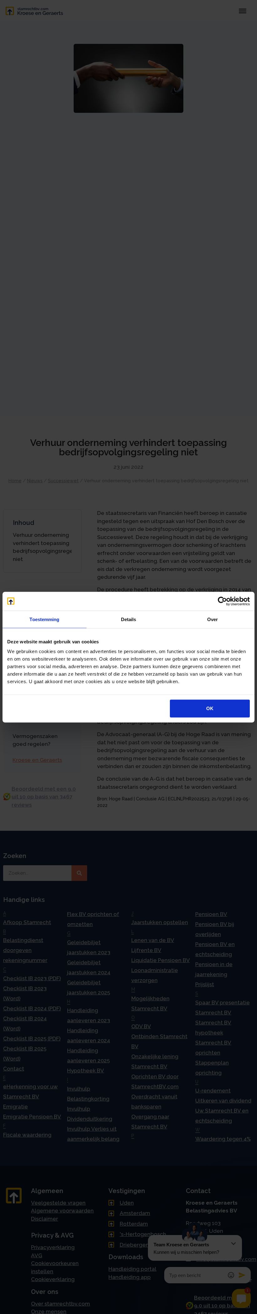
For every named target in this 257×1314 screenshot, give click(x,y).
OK (209, 708)
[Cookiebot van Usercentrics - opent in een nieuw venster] (222, 601)
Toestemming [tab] (44, 619)
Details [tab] (128, 619)
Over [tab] (212, 619)
